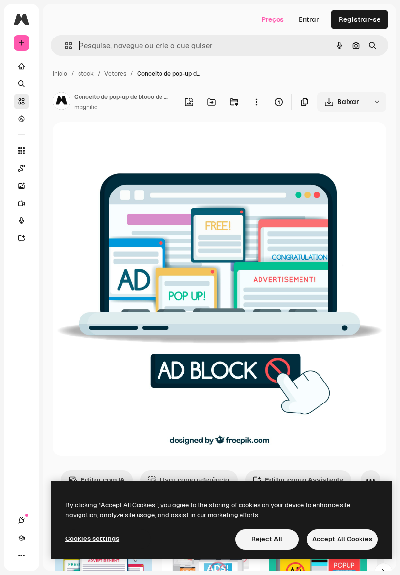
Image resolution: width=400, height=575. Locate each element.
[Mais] (21, 555)
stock (86, 73)
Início (60, 73)
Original (115, 141)
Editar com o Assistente (304, 480)
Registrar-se (359, 19)
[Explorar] (21, 119)
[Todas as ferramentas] (21, 150)
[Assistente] (21, 238)
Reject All (266, 539)
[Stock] (21, 101)
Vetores (115, 73)
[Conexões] (21, 520)
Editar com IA (102, 480)
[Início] (21, 66)
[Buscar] (21, 84)
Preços (272, 19)
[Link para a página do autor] (61, 102)
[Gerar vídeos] (21, 203)
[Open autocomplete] (64, 45)
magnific (86, 107)
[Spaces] (21, 168)
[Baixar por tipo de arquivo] (376, 102)
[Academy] (21, 538)
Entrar (309, 19)
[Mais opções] (256, 102)
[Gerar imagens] (21, 185)
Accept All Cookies (342, 539)
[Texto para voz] (21, 221)
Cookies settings (92, 539)
